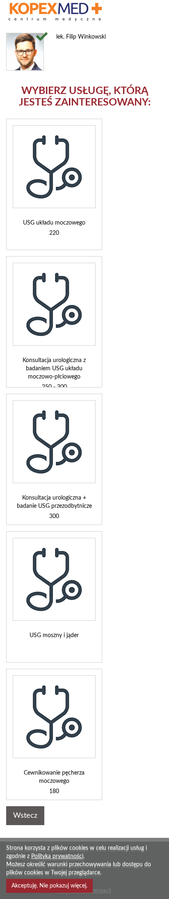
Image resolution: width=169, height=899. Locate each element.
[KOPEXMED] (63, 11)
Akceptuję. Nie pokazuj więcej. (49, 886)
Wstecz (25, 815)
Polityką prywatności (57, 856)
